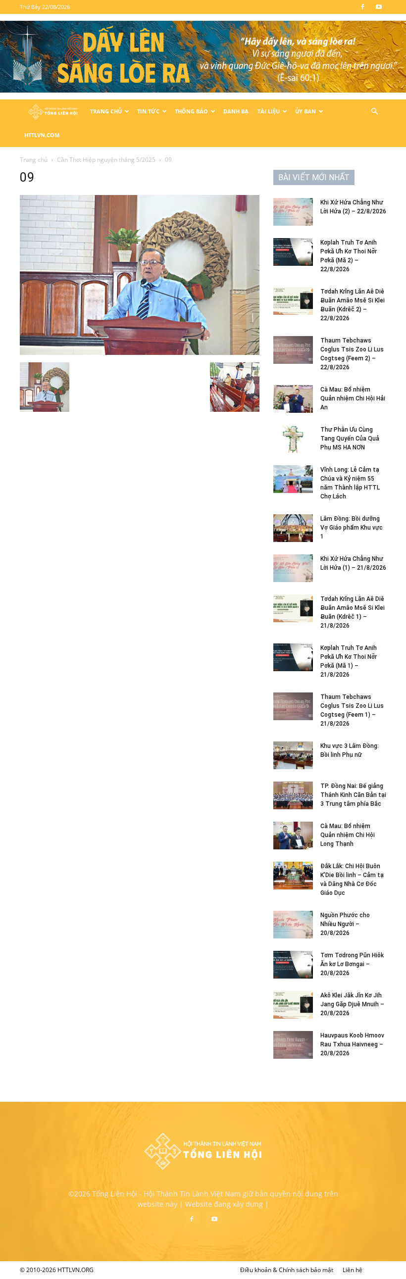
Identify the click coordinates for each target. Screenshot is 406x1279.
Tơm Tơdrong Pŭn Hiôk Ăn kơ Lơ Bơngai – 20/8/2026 (352, 964)
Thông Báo (191, 111)
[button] (374, 111)
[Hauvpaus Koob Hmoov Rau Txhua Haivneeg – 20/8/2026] (293, 1045)
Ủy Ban (305, 111)
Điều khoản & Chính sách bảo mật (286, 1270)
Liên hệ (352, 1270)
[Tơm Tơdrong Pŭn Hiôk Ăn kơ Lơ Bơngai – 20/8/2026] (293, 965)
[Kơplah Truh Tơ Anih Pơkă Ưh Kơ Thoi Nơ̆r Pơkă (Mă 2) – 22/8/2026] (293, 252)
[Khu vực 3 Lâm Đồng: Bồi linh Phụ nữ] (293, 755)
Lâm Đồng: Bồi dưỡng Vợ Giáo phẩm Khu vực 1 (351, 527)
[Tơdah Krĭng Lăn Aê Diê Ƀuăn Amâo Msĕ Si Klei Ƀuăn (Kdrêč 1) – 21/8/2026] (293, 608)
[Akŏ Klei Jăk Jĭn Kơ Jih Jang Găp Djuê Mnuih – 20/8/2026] (293, 1005)
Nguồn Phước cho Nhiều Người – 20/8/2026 (345, 924)
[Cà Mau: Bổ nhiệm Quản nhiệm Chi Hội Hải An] (293, 399)
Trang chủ (34, 159)
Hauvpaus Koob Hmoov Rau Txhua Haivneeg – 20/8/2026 (352, 1044)
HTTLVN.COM (41, 135)
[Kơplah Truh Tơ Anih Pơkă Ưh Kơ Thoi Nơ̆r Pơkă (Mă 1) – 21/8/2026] (293, 657)
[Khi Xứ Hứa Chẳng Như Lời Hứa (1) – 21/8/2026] (293, 568)
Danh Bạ (236, 111)
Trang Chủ (106, 111)
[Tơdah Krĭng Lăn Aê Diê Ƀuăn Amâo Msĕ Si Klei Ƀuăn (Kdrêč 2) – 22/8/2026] (293, 301)
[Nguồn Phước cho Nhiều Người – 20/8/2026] (293, 924)
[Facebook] (362, 7)
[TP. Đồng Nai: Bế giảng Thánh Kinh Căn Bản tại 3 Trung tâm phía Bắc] (293, 795)
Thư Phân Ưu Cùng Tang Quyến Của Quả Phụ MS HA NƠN (349, 438)
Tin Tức (148, 111)
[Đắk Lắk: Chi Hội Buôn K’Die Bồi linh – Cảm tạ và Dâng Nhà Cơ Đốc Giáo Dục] (293, 875)
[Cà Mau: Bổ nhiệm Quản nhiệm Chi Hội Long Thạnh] (293, 835)
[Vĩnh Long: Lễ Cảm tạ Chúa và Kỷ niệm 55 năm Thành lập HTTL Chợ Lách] (293, 479)
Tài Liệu (268, 111)
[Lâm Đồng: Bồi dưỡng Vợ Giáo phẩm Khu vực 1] (293, 528)
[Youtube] (378, 7)
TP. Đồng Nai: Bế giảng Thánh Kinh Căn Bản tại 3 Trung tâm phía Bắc (353, 795)
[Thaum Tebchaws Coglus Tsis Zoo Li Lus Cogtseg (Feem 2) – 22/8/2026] (293, 350)
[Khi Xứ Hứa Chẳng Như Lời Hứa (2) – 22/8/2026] (293, 212)
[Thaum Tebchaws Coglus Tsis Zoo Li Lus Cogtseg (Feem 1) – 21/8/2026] (293, 706)
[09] (139, 352)
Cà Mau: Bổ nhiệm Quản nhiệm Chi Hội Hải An (352, 398)
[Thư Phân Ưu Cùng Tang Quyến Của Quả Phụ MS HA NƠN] (293, 439)
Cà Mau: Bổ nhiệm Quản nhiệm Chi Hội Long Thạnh (347, 835)
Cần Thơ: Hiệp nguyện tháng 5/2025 (106, 159)
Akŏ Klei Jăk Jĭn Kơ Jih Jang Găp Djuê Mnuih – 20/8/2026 (352, 1004)
